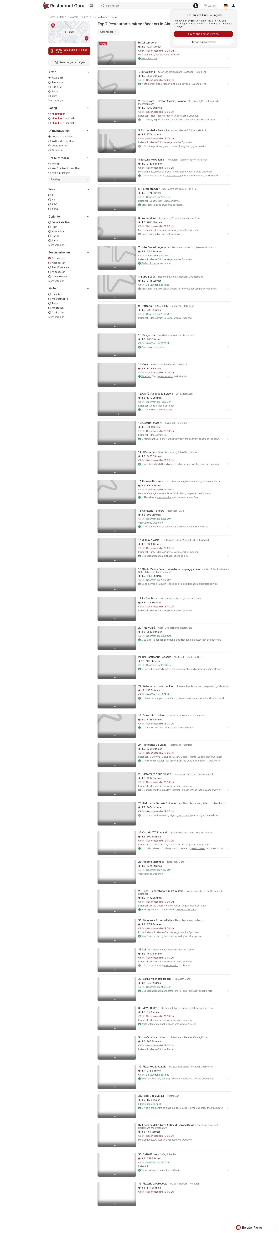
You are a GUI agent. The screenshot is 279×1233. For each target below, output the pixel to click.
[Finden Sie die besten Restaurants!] (63, 6)
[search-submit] (103, 6)
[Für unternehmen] (91, 5)
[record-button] (195, 5)
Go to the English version (203, 34)
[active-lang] (225, 5)
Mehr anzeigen (56, 100)
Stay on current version (203, 41)
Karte (71, 32)
